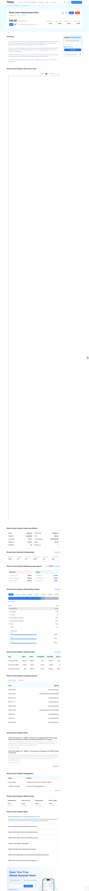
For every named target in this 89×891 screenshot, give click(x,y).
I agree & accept (14, 889)
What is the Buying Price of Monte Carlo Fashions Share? (24, 816)
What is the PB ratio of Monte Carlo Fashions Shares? (23, 838)
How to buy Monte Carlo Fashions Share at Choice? (22, 826)
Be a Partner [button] (41, 2)
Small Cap (24, 15)
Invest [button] (20, 2)
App (24, 2)
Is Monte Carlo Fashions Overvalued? (18, 843)
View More (57, 552)
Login (68, 2)
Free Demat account (37, 820)
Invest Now (73, 49)
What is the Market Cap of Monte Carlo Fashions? (22, 849)
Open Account (28, 886)
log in (9, 820)
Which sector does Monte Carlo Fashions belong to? (22, 860)
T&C (17, 889)
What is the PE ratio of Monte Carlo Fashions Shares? (23, 832)
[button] (63, 13)
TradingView (52, 73)
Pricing (28, 2)
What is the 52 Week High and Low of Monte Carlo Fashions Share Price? (28, 855)
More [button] (47, 2)
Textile (18, 15)
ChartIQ (42, 73)
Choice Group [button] (33, 2)
